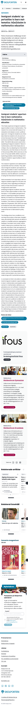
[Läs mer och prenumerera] (10, 557)
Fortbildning (5, 651)
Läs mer (3, 542)
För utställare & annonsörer (9, 659)
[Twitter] (6, 686)
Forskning (8, 8)
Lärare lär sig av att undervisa (10, 523)
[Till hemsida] (10, 692)
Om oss (3, 661)
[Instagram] (12, 686)
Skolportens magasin (8, 643)
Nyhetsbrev (4, 641)
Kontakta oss (5, 681)
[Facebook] (13, 462)
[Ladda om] (23, 469)
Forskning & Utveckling (8, 656)
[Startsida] (2, 8)
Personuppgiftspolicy (8, 700)
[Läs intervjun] (10, 513)
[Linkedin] (16, 462)
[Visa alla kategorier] (18, 474)
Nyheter (3, 654)
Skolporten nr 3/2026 (6, 573)
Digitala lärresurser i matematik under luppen (10, 478)
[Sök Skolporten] (21, 2)
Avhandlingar (16, 8)
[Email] (20, 462)
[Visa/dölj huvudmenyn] (25, 2)
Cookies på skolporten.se (9, 697)
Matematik (25, 8)
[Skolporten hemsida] (8, 2)
